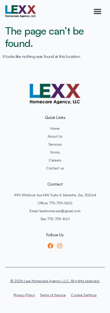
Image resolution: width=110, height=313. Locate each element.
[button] (97, 11)
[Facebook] (50, 246)
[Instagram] (59, 246)
